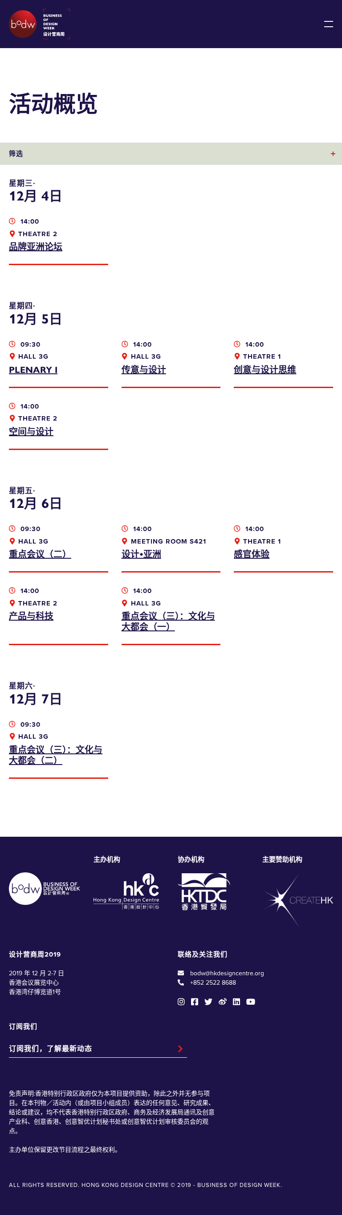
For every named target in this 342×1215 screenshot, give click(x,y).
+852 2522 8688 (213, 982)
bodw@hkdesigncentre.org (227, 973)
